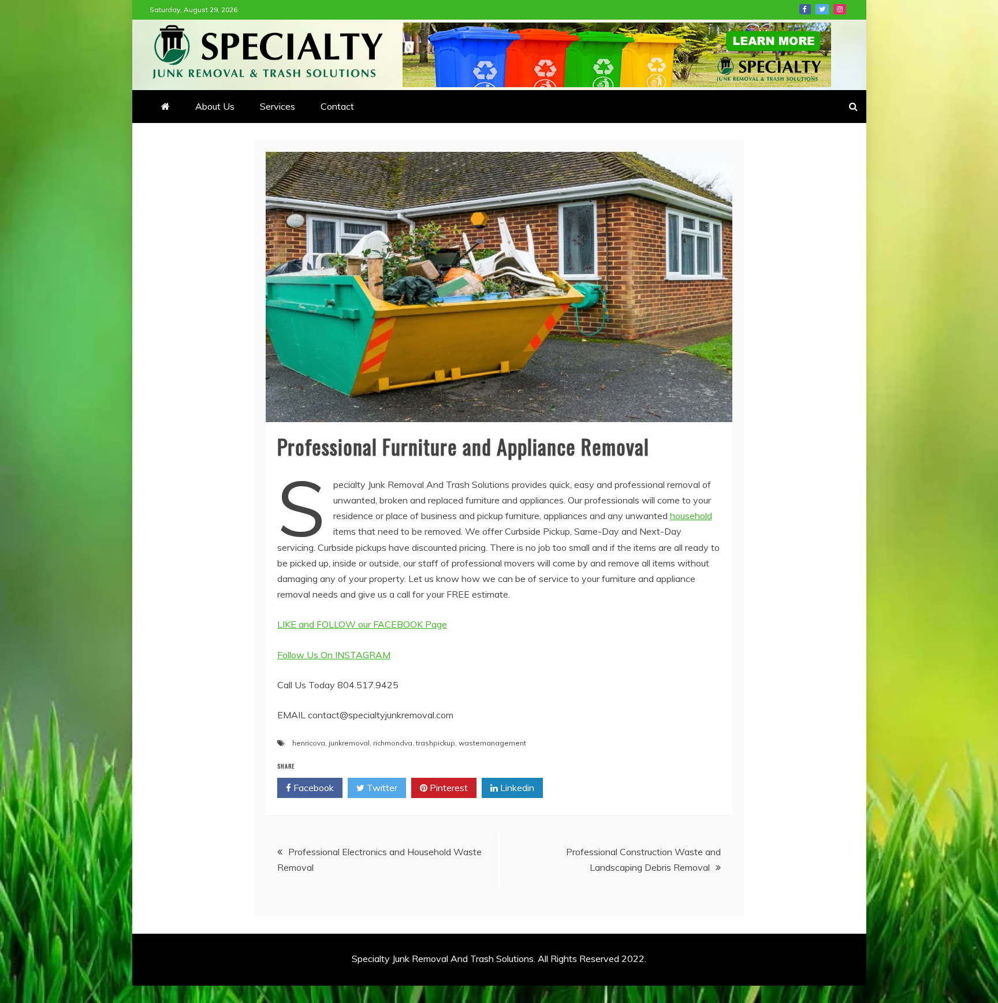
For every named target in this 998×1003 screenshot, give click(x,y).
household (691, 515)
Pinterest (447, 787)
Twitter (822, 9)
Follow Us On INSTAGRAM (333, 655)
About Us (214, 106)
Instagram (839, 9)
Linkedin (516, 787)
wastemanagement (492, 743)
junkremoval (349, 743)
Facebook (805, 9)
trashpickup (435, 743)
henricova (308, 743)
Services (277, 106)
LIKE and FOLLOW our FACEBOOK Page (362, 624)
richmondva (392, 743)
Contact (337, 106)
